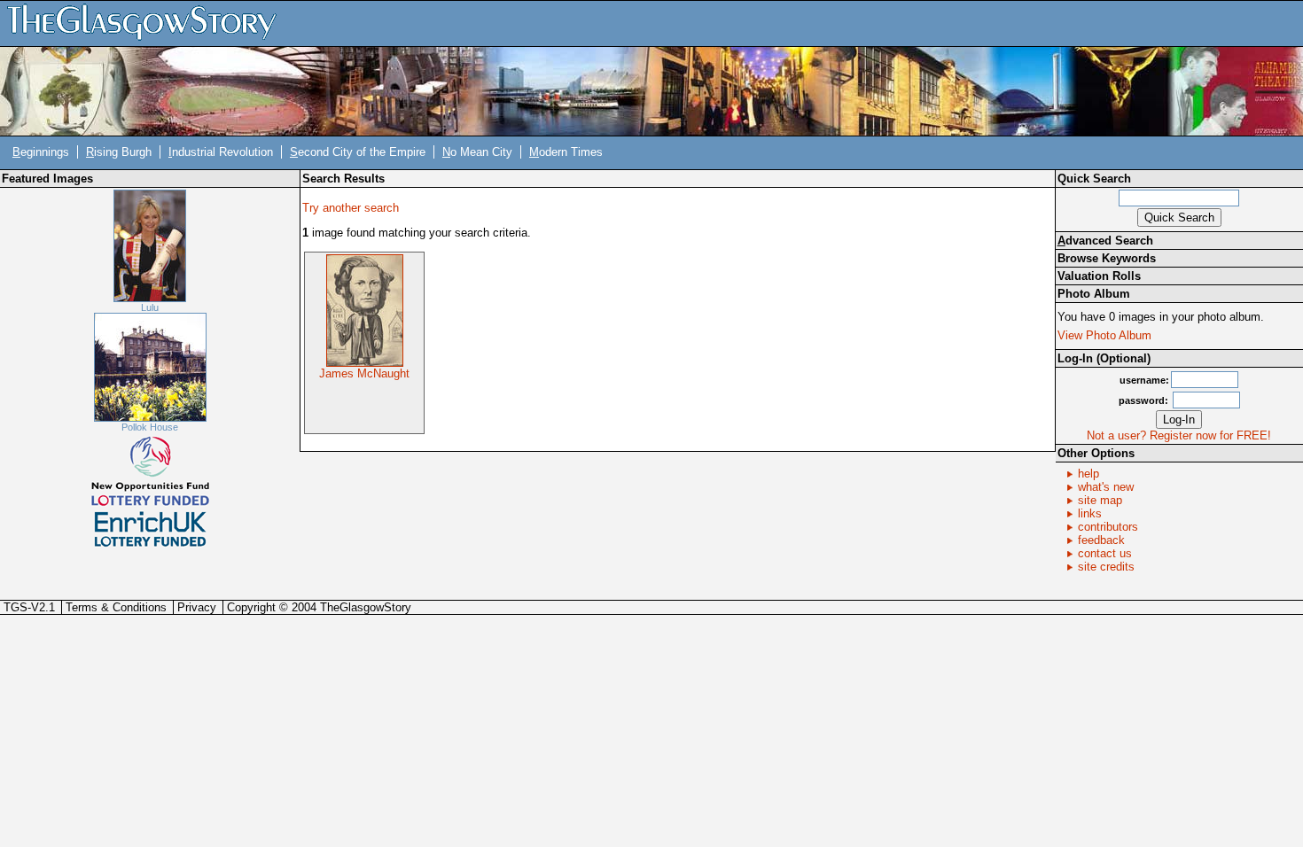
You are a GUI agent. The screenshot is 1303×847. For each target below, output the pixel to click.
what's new (1106, 486)
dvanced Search (1105, 240)
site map (1100, 500)
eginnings (40, 152)
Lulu (150, 307)
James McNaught (364, 373)
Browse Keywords (1106, 258)
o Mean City (477, 152)
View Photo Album (1104, 335)
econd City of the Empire (357, 152)
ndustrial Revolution (220, 152)
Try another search (350, 207)
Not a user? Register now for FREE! (1179, 435)
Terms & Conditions (116, 607)
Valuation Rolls (1099, 276)
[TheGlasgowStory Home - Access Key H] (148, 23)
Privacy (196, 607)
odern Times (566, 152)
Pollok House (149, 427)
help (1088, 473)
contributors (1108, 526)
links (1090, 513)
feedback (1101, 540)
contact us (1105, 553)
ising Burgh (119, 152)
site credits (1106, 566)
